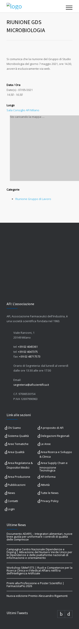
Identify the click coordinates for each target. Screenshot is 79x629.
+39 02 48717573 (29, 356)
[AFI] (36, 6)
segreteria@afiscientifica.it (31, 385)
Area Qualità (16, 452)
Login (11, 509)
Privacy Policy (50, 501)
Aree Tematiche (18, 444)
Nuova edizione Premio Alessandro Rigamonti (37, 596)
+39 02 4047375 (28, 352)
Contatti (13, 501)
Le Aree (46, 444)
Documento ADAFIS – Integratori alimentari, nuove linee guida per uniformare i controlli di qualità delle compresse (39, 536)
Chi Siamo (14, 428)
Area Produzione (19, 477)
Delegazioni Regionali (55, 436)
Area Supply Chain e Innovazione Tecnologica (54, 466)
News (11, 493)
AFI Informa (48, 477)
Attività (45, 485)
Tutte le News (50, 493)
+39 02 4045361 (28, 347)
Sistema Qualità (18, 436)
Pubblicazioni (16, 485)
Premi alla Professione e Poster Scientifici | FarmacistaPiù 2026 (35, 584)
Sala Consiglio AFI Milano (23, 110)
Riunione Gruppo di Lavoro (33, 199)
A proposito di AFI (52, 428)
